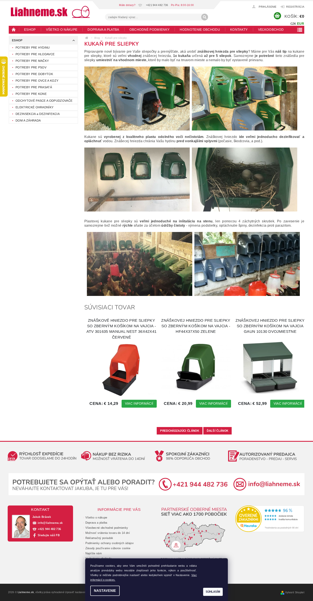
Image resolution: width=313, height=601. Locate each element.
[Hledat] (204, 17)
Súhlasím (213, 591)
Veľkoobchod (271, 29)
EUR (300, 23)
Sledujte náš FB (49, 535)
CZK (293, 23)
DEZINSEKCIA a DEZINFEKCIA (38, 114)
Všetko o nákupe (62, 29)
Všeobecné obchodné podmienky (106, 527)
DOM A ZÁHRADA (28, 120)
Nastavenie (105, 590)
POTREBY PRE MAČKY (32, 60)
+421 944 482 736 (49, 529)
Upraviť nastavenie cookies (81, 592)
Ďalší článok (217, 430)
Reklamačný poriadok (99, 538)
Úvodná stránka (14, 29)
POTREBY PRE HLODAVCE (35, 54)
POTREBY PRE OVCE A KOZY (37, 80)
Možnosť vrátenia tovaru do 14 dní (107, 532)
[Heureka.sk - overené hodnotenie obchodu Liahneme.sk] (269, 518)
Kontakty (239, 29)
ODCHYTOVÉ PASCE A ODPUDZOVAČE (44, 100)
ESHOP (30, 29)
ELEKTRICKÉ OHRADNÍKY (34, 107)
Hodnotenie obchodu (200, 29)
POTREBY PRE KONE (31, 94)
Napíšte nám (93, 553)
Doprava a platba (103, 29)
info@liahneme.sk (50, 522)
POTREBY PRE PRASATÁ (34, 87)
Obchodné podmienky (149, 29)
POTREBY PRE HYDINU (33, 47)
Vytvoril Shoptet (294, 592)
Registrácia (295, 6)
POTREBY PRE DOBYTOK (34, 74)
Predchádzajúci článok (179, 430)
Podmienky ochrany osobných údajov (109, 543)
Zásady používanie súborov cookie (108, 548)
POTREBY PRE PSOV (31, 67)
